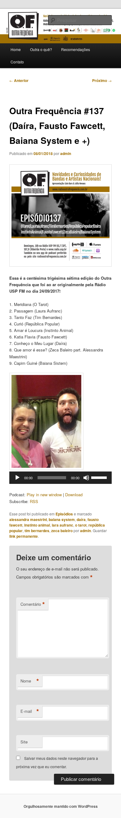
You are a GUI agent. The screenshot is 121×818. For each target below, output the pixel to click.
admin (65, 153)
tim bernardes (37, 530)
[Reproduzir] (17, 478)
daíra (81, 519)
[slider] (100, 477)
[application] (60, 477)
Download (74, 494)
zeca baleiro (62, 530)
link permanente (23, 536)
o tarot (81, 525)
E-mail (29, 711)
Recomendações (75, 49)
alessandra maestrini (28, 519)
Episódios (64, 514)
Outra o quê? (41, 49)
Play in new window (44, 494)
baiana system (62, 519)
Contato (17, 61)
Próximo (102, 80)
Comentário (32, 604)
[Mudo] (86, 478)
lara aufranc (62, 525)
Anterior (19, 80)
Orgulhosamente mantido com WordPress (61, 806)
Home (16, 49)
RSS (34, 501)
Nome (29, 681)
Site (24, 742)
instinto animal (37, 525)
